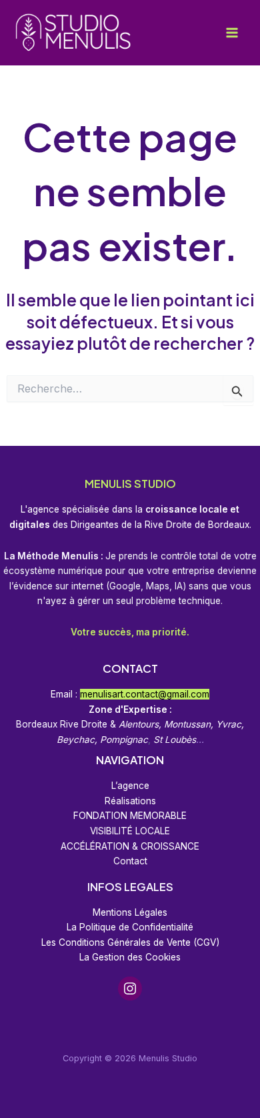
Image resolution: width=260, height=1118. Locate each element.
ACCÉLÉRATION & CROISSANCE (130, 846)
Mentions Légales (130, 912)
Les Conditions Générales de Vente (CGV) (130, 942)
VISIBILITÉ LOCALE (130, 831)
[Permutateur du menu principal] (232, 33)
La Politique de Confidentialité (130, 927)
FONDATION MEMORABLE (130, 815)
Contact (130, 861)
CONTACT (130, 668)
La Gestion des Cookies (130, 957)
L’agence (130, 785)
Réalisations (130, 801)
